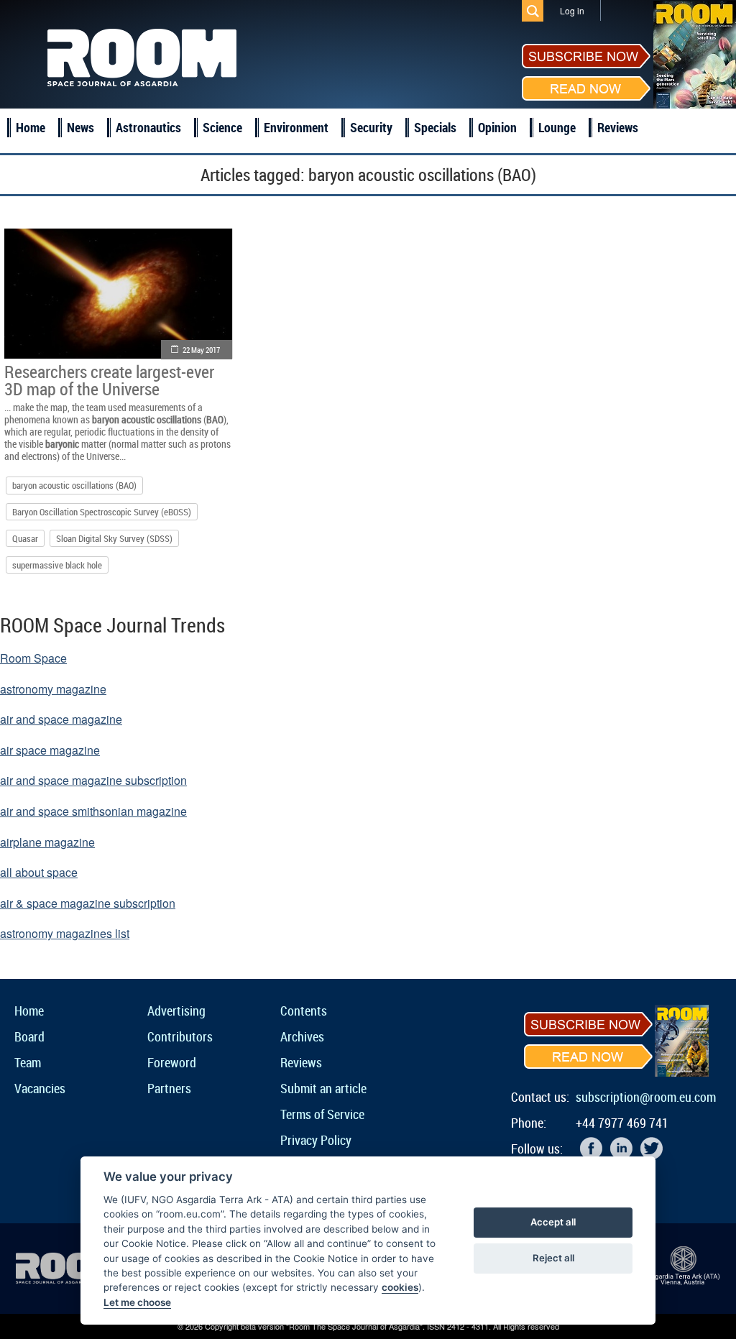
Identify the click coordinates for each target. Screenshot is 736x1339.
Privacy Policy (315, 1140)
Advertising (176, 1010)
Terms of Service (322, 1114)
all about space (39, 872)
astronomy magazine (53, 689)
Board (29, 1036)
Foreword (171, 1062)
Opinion (497, 127)
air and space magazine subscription (93, 780)
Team (27, 1062)
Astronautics (148, 127)
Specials (435, 127)
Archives (302, 1036)
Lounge (557, 127)
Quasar (25, 538)
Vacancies (39, 1088)
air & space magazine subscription (87, 903)
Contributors (180, 1036)
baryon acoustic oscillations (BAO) (74, 485)
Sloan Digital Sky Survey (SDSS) (114, 538)
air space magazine (50, 750)
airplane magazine (47, 842)
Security (371, 127)
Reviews (617, 127)
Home (30, 127)
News (80, 127)
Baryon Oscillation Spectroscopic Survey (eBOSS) (101, 511)
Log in (572, 10)
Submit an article (323, 1088)
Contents (303, 1010)
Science (222, 127)
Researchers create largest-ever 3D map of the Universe (109, 380)
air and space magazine (61, 719)
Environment (296, 127)
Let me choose (137, 1302)
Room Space (33, 658)
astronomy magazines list (64, 933)
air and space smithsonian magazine (93, 811)
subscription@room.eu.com (646, 1096)
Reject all (553, 1258)
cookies (400, 1287)
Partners (169, 1088)
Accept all (553, 1222)
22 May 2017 (201, 349)
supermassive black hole (57, 564)
